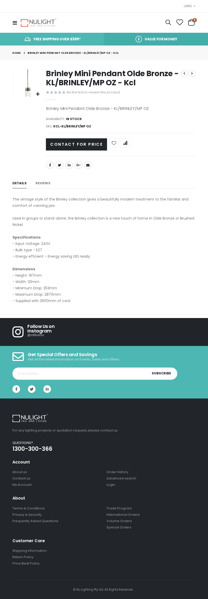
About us (19, 472)
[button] (37, 94)
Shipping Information (29, 550)
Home (16, 53)
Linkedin (47, 389)
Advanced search (121, 478)
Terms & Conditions (28, 508)
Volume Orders (119, 521)
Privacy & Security (27, 514)
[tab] (19, 183)
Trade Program (119, 508)
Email (88, 165)
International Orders (123, 514)
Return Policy (22, 557)
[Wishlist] (180, 22)
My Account (21, 484)
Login (111, 484)
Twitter (60, 165)
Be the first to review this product (93, 92)
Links (188, 6)
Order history (117, 472)
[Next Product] (192, 73)
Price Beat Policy (26, 563)
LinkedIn (69, 165)
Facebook (50, 165)
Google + (78, 165)
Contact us (21, 478)
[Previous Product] (184, 73)
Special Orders (119, 527)
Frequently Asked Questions (35, 521)
